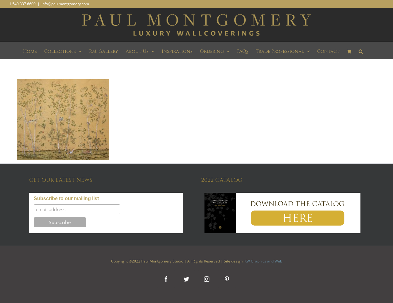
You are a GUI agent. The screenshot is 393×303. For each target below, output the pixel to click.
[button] (361, 50)
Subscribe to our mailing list (66, 198)
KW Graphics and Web (263, 261)
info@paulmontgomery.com (65, 3)
